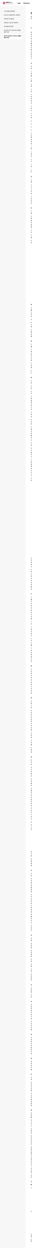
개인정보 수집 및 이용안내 (11, 23)
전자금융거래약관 (8, 26)
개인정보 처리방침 (9, 19)
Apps (19, 3)
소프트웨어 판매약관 (9, 11)
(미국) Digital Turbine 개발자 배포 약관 (12, 37)
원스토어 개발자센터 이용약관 (12, 15)
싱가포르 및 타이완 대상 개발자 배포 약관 (12, 31)
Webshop (26, 3)
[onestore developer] (8, 3)
